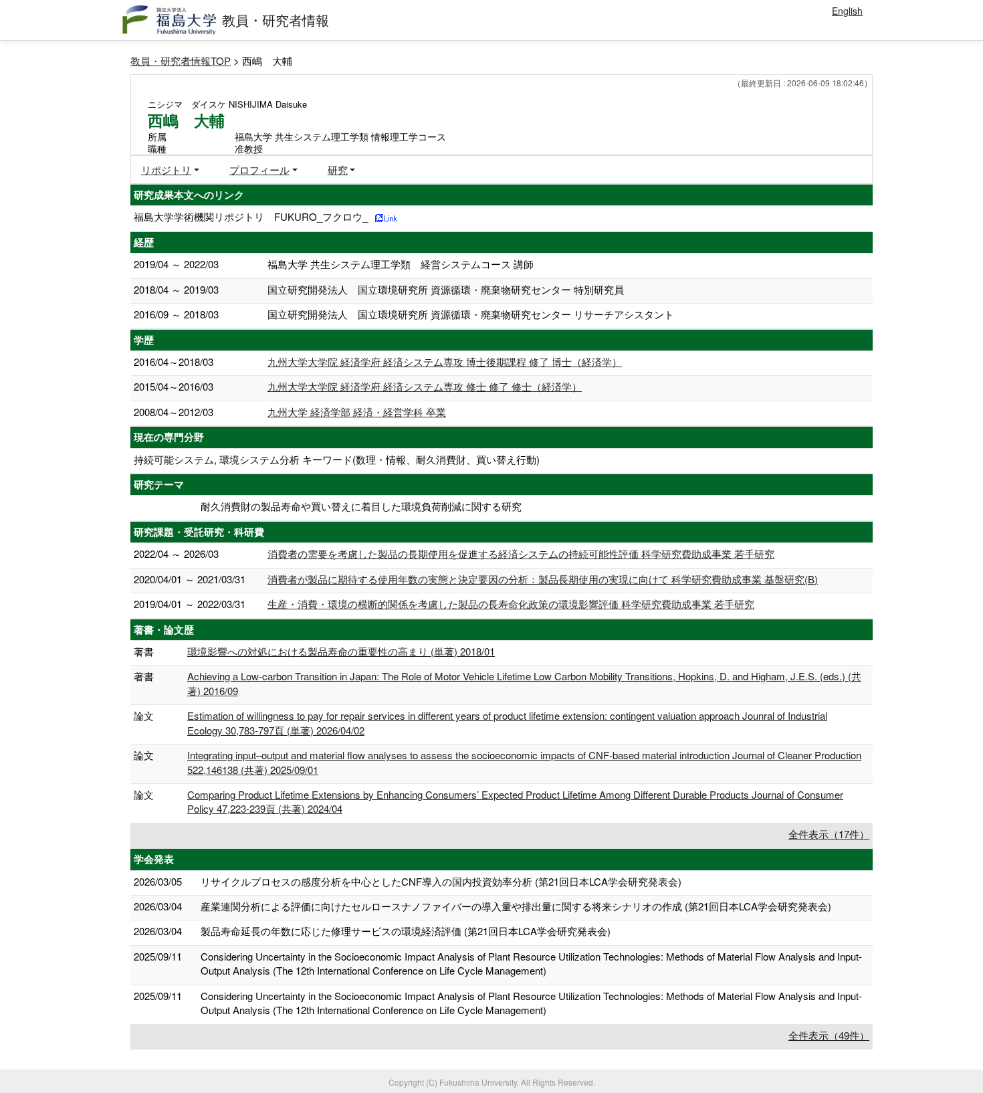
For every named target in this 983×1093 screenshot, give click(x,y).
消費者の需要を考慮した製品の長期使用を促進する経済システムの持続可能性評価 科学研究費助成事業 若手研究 (520, 553)
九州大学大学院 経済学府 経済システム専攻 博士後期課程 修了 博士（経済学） (444, 362)
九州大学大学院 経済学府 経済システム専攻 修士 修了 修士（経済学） (424, 386)
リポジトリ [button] (166, 170)
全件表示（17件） (828, 834)
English (847, 10)
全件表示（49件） (828, 1035)
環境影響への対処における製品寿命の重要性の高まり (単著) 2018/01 (341, 651)
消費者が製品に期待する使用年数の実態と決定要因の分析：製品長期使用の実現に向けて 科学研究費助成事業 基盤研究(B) (542, 579)
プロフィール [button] (259, 170)
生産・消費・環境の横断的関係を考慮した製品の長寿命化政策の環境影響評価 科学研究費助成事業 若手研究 (510, 604)
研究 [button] (338, 170)
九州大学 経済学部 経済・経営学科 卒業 (356, 412)
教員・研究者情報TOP (180, 61)
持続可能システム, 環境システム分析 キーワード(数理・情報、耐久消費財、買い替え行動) (337, 459)
